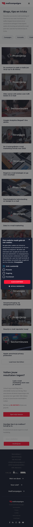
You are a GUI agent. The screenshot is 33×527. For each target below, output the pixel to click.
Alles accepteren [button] (17, 282)
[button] (16, 286)
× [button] (29, 239)
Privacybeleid (18, 262)
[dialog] (16, 263)
